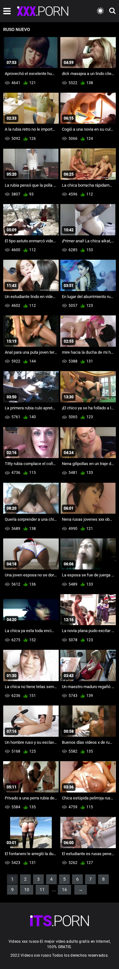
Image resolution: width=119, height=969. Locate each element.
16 (64, 889)
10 (26, 889)
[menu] (7, 11)
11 (42, 889)
